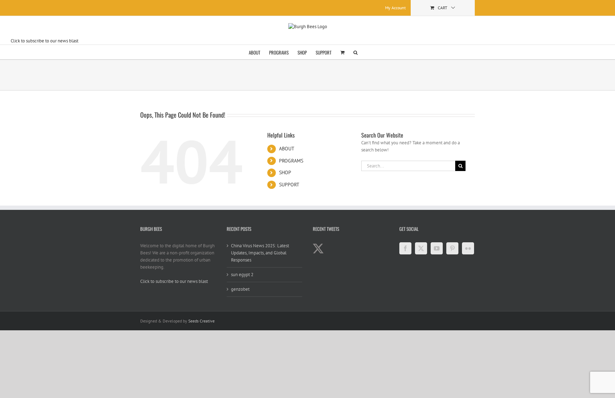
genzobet (240, 289)
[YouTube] (437, 248)
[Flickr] (468, 248)
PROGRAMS (291, 160)
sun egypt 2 (242, 275)
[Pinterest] (452, 248)
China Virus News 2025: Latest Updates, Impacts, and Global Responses (260, 253)
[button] (355, 52)
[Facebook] (405, 248)
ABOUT (286, 148)
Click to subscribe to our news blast (44, 41)
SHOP (285, 172)
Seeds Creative (201, 321)
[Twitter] (421, 248)
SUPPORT (289, 184)
